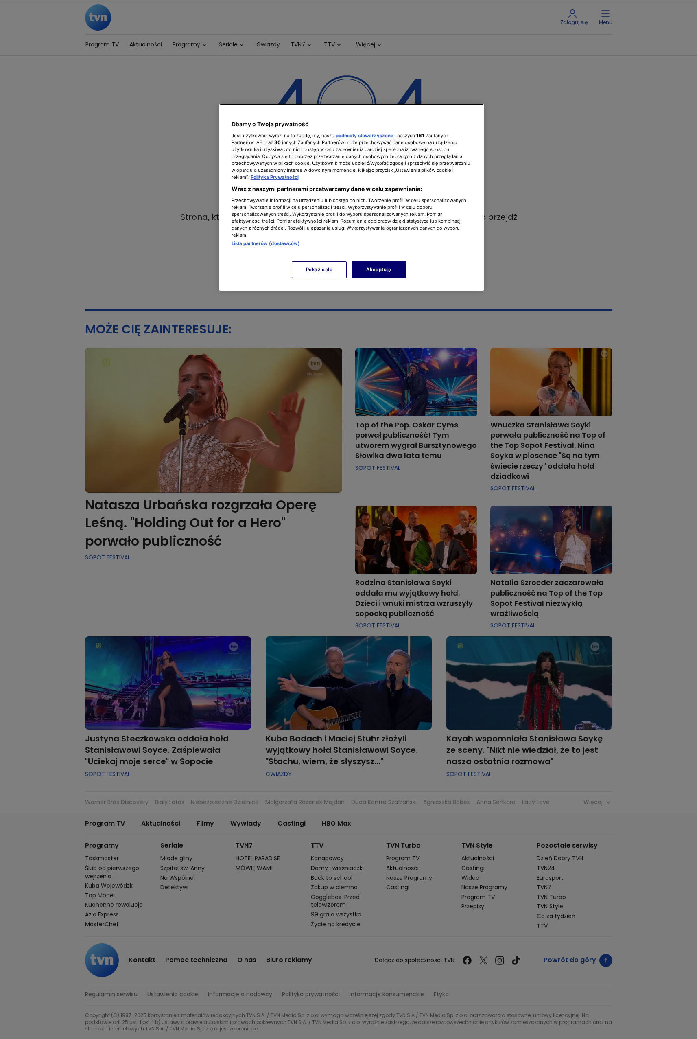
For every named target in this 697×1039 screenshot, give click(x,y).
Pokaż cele (319, 269)
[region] (351, 197)
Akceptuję (378, 269)
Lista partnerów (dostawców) (266, 243)
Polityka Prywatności (275, 177)
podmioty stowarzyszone (364, 135)
